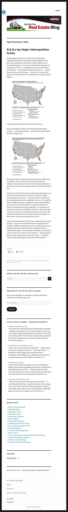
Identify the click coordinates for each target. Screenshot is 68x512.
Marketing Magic (14, 409)
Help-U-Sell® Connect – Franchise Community (28, 322)
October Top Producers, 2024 (17, 326)
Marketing (20, 260)
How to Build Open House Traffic (19, 426)
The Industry (26, 260)
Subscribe (12, 309)
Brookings (34, 260)
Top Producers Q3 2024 (16, 362)
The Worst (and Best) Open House (19, 442)
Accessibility (10, 499)
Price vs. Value (13, 433)
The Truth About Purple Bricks (18, 430)
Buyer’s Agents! (13, 419)
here (40, 124)
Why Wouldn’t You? (14, 414)
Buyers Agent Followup (16, 416)
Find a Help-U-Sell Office (15, 480)
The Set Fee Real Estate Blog (33, 507)
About (9, 484)
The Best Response (14, 428)
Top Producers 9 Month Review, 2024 (20, 345)
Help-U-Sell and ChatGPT (16, 407)
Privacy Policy (10, 502)
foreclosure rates (41, 260)
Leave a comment (15, 262)
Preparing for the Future (16, 421)
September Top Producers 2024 (18, 379)
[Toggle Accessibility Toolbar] (4, 12)
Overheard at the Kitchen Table (18, 423)
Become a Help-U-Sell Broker (16, 493)
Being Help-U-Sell (14, 412)
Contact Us (10, 488)
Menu (57, 10)
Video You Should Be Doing (17, 440)
